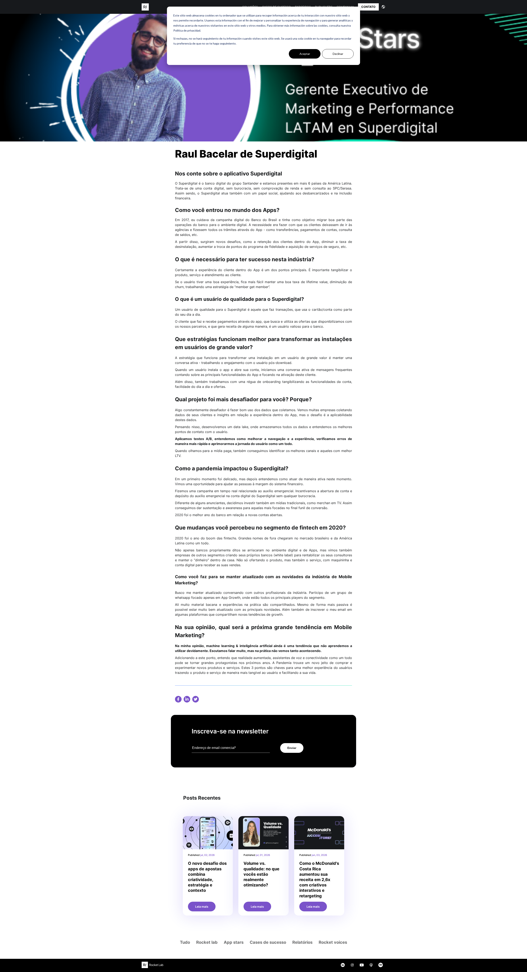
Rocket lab (207, 942)
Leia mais (201, 906)
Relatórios (302, 942)
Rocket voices (333, 942)
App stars (234, 942)
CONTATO (368, 6)
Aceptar (305, 53)
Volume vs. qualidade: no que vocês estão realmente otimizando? (261, 874)
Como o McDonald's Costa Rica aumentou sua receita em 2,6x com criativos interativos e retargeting (319, 879)
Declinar (338, 53)
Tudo (185, 942)
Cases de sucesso (268, 942)
